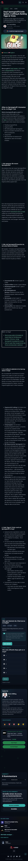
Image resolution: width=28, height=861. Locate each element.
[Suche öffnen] (23, 2)
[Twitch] (20, 856)
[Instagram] (11, 856)
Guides (15, 8)
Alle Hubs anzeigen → (7, 834)
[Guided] (2, 2)
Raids (5, 120)
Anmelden (14, 809)
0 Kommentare (10, 28)
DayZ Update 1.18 (15, 68)
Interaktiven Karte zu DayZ (18, 211)
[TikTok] (14, 856)
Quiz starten (7, 644)
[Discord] (8, 856)
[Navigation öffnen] (26, 2)
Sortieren (4, 779)
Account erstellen (14, 805)
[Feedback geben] (25, 854)
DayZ (11, 8)
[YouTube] (17, 856)
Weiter (5, 679)
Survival (6, 8)
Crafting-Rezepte (9, 70)
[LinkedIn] (9, 696)
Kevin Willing (12, 24)
